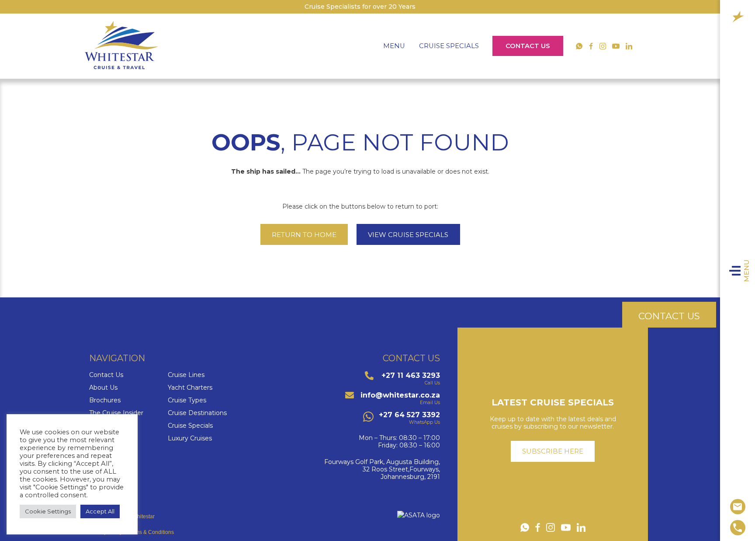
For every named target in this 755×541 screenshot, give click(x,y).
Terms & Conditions (151, 532)
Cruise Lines (186, 375)
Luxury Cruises (190, 438)
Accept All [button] (100, 511)
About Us (103, 387)
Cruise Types (187, 400)
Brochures (105, 400)
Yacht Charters (190, 387)
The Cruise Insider (116, 413)
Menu (746, 270)
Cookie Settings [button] (48, 511)
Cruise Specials (449, 46)
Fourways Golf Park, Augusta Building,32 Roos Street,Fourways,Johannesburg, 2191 (382, 469)
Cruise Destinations (197, 413)
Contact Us (528, 46)
